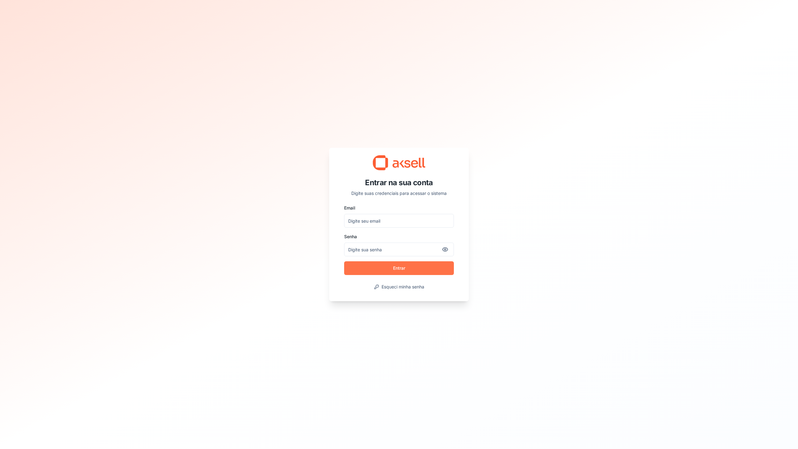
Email (349, 207)
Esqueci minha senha (403, 286)
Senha (350, 236)
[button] (399, 162)
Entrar (399, 268)
